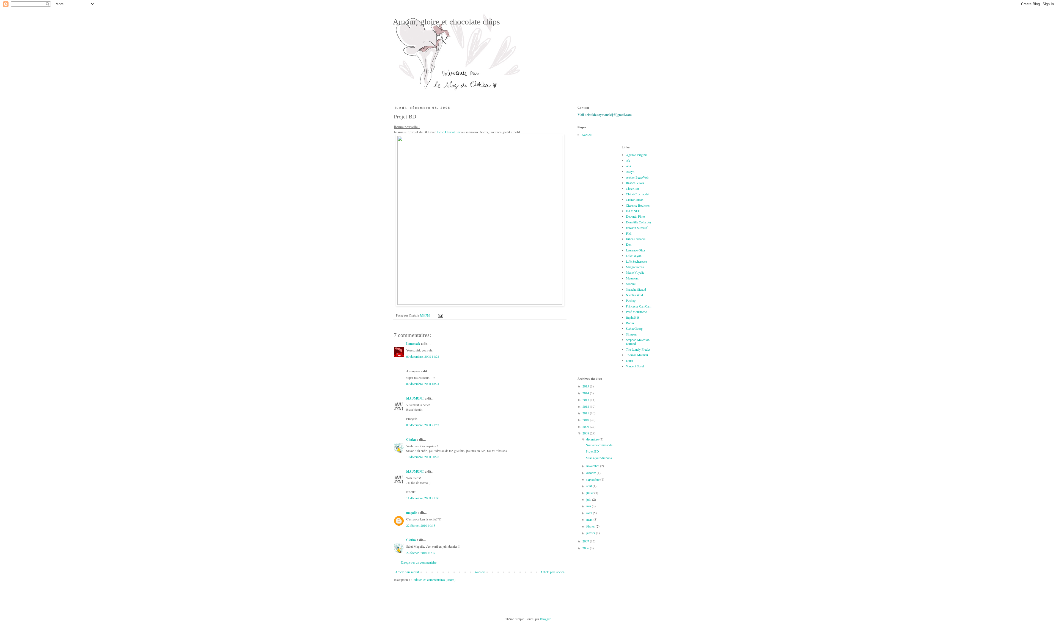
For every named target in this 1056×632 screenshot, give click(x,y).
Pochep (631, 300)
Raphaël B (632, 317)
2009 (586, 426)
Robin (630, 323)
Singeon (631, 334)
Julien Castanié (635, 239)
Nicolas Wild (634, 295)
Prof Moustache (636, 311)
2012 (586, 406)
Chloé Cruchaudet (637, 194)
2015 (586, 386)
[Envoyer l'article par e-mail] (440, 315)
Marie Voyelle (635, 272)
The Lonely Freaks (638, 349)
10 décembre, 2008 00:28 (422, 456)
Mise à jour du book (599, 458)
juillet (590, 492)
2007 (586, 541)
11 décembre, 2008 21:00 (422, 498)
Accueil (480, 572)
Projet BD (592, 451)
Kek (628, 244)
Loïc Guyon (634, 255)
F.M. (629, 233)
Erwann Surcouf (636, 227)
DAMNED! (634, 211)
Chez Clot (632, 188)
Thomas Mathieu (637, 355)
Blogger (545, 619)
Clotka (411, 439)
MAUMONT (415, 398)
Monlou (631, 283)
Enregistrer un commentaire (418, 562)
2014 (586, 393)
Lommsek (413, 343)
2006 (586, 548)
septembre (593, 479)
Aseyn (630, 171)
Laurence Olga (635, 250)
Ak (628, 160)
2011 (586, 413)
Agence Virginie (636, 155)
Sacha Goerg (634, 328)
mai (589, 506)
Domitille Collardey (638, 222)
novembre (593, 466)
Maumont (632, 278)
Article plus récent (407, 572)
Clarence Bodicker (638, 205)
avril (589, 513)
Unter (629, 360)
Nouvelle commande (599, 445)
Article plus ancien (552, 572)
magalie (411, 512)
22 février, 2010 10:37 (420, 552)
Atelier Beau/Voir (637, 177)
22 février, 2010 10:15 (420, 525)
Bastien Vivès (635, 183)
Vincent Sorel (635, 366)
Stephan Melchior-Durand (638, 341)
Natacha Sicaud (636, 289)
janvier (591, 533)
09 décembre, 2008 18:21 (422, 383)
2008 (586, 433)
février (591, 526)
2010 (586, 419)
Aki (628, 166)
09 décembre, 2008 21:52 (422, 425)
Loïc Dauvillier (448, 131)
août (589, 486)
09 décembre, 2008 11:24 (422, 356)
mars (589, 519)
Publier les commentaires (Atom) (434, 579)
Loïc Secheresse (636, 261)
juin (589, 499)
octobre (591, 472)
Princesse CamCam (638, 306)
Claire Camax (635, 199)
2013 (586, 399)
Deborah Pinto (635, 216)
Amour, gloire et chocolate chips (445, 21)
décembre (593, 439)
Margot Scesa (635, 267)
